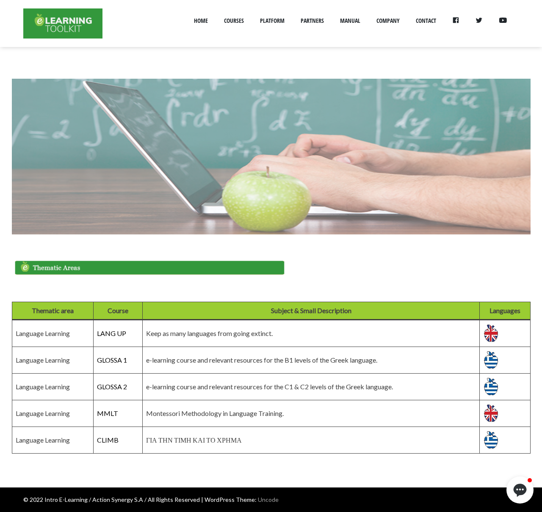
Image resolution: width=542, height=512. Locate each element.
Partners (312, 21)
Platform (272, 21)
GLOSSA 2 (112, 387)
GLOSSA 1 (112, 360)
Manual (350, 21)
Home (201, 21)
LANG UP (111, 333)
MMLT (107, 413)
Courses (234, 21)
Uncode (268, 499)
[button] (520, 490)
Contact (426, 21)
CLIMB (108, 440)
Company (388, 21)
